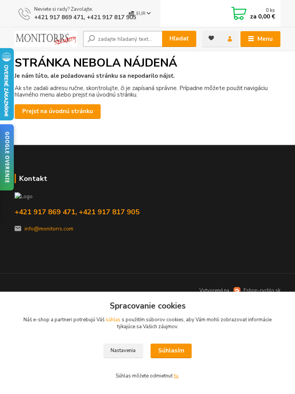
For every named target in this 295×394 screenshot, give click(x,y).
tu (176, 375)
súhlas (113, 319)
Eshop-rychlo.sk (262, 290)
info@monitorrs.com (49, 228)
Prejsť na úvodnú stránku (57, 111)
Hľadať (179, 38)
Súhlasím (171, 350)
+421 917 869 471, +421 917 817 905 (85, 17)
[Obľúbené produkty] (211, 38)
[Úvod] (46, 39)
